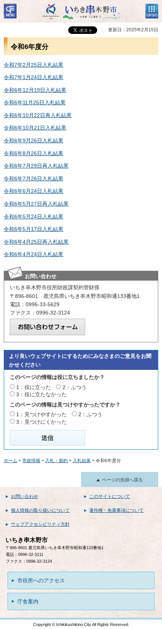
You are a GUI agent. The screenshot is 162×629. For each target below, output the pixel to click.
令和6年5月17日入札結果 (33, 229)
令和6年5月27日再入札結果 (36, 204)
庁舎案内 (27, 601)
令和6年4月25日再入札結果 (36, 242)
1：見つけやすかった (41, 414)
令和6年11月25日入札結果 (35, 102)
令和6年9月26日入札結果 (33, 140)
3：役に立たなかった (41, 394)
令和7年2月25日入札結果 (33, 65)
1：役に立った (33, 387)
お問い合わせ (24, 496)
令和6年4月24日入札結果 (33, 254)
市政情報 (31, 460)
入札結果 (82, 460)
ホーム (10, 460)
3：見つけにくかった (41, 422)
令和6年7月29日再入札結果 (36, 166)
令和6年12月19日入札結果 (35, 90)
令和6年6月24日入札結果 (33, 191)
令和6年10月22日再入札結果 (38, 115)
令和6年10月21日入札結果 (35, 128)
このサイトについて (109, 496)
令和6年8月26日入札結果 (33, 153)
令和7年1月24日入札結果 (33, 77)
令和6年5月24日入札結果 (33, 217)
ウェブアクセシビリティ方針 (40, 524)
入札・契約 (56, 460)
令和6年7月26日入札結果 (33, 179)
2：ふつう (75, 387)
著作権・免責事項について (116, 510)
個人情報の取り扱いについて (40, 510)
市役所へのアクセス (41, 580)
